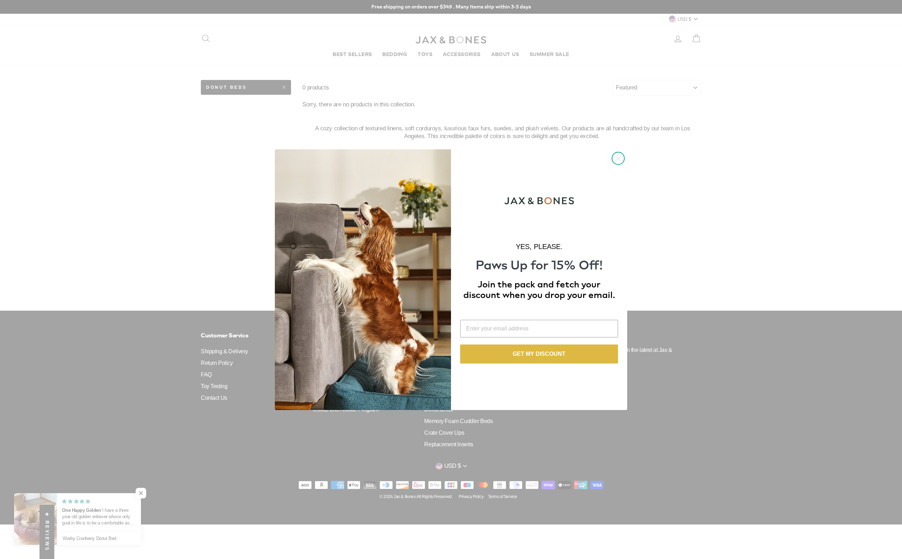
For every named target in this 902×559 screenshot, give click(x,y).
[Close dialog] (618, 158)
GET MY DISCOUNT (539, 354)
